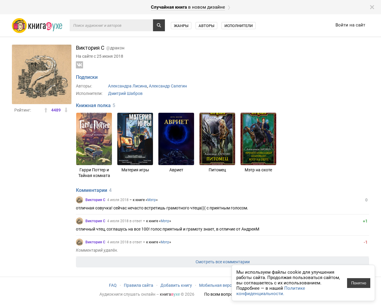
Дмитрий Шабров (125, 93)
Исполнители (238, 26)
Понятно (358, 283)
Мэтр (151, 200)
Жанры (181, 26)
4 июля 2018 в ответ (124, 221)
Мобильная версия (217, 285)
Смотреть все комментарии (223, 261)
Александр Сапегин (168, 86)
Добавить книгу (176, 285)
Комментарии (91, 190)
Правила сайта (138, 285)
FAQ (113, 285)
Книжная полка (93, 105)
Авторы (206, 26)
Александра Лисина (127, 86)
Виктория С (95, 200)
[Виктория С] (79, 199)
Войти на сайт (350, 25)
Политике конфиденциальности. (270, 291)
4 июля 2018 (118, 200)
